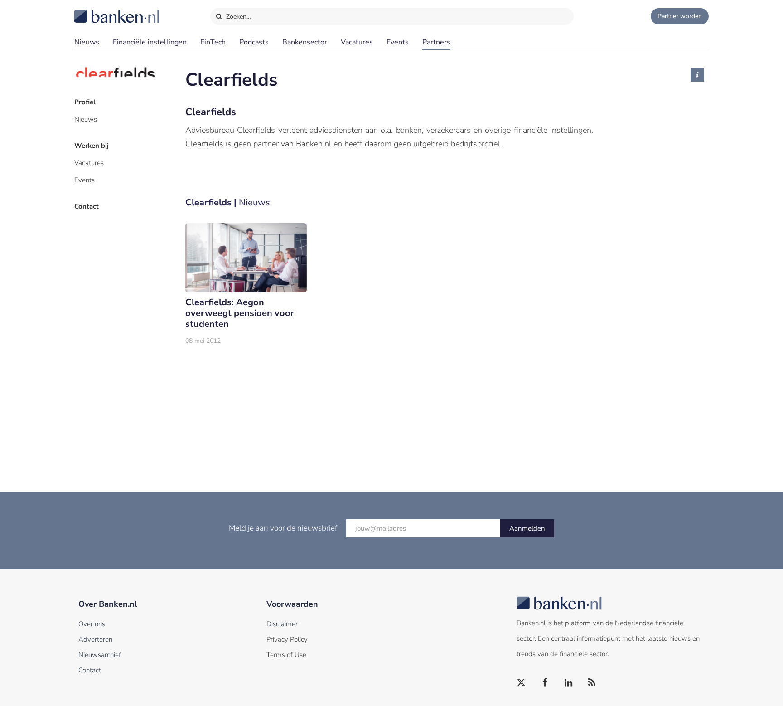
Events (398, 42)
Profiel (85, 102)
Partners (436, 42)
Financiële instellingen (150, 42)
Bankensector (304, 42)
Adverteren (95, 639)
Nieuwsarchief (99, 654)
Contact (86, 206)
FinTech (213, 42)
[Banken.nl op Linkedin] (569, 683)
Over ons (91, 623)
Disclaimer (282, 623)
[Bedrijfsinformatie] (697, 75)
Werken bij (91, 145)
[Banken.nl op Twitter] (522, 683)
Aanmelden (527, 528)
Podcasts (254, 42)
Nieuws (86, 42)
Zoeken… (237, 16)
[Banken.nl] (94, 10)
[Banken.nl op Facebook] (545, 683)
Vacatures (357, 42)
